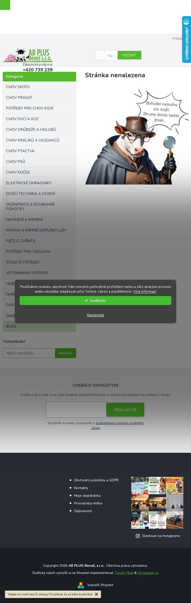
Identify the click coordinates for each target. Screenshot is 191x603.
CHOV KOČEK (18, 172)
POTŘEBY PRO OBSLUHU (28, 251)
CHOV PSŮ (15, 161)
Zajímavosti (83, 511)
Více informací (144, 291)
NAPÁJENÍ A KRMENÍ (24, 219)
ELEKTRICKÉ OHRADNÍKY (28, 183)
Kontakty (81, 488)
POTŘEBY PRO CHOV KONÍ (29, 108)
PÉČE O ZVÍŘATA (21, 240)
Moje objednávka (87, 495)
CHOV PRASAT (19, 97)
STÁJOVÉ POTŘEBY (23, 262)
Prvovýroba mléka (88, 503)
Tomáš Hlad (123, 572)
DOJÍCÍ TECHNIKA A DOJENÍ (30, 193)
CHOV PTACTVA (20, 151)
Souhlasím (98, 300)
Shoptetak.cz (148, 572)
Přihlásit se (125, 409)
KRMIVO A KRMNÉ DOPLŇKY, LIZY (36, 230)
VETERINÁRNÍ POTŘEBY (27, 272)
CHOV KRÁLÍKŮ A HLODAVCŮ (32, 140)
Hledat (129, 55)
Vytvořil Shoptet (100, 585)
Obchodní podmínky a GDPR (96, 480)
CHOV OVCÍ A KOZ (22, 118)
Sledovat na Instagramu (161, 535)
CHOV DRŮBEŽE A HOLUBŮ (31, 129)
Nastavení (95, 314)
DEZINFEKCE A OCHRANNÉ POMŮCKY (30, 206)
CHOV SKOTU (18, 86)
